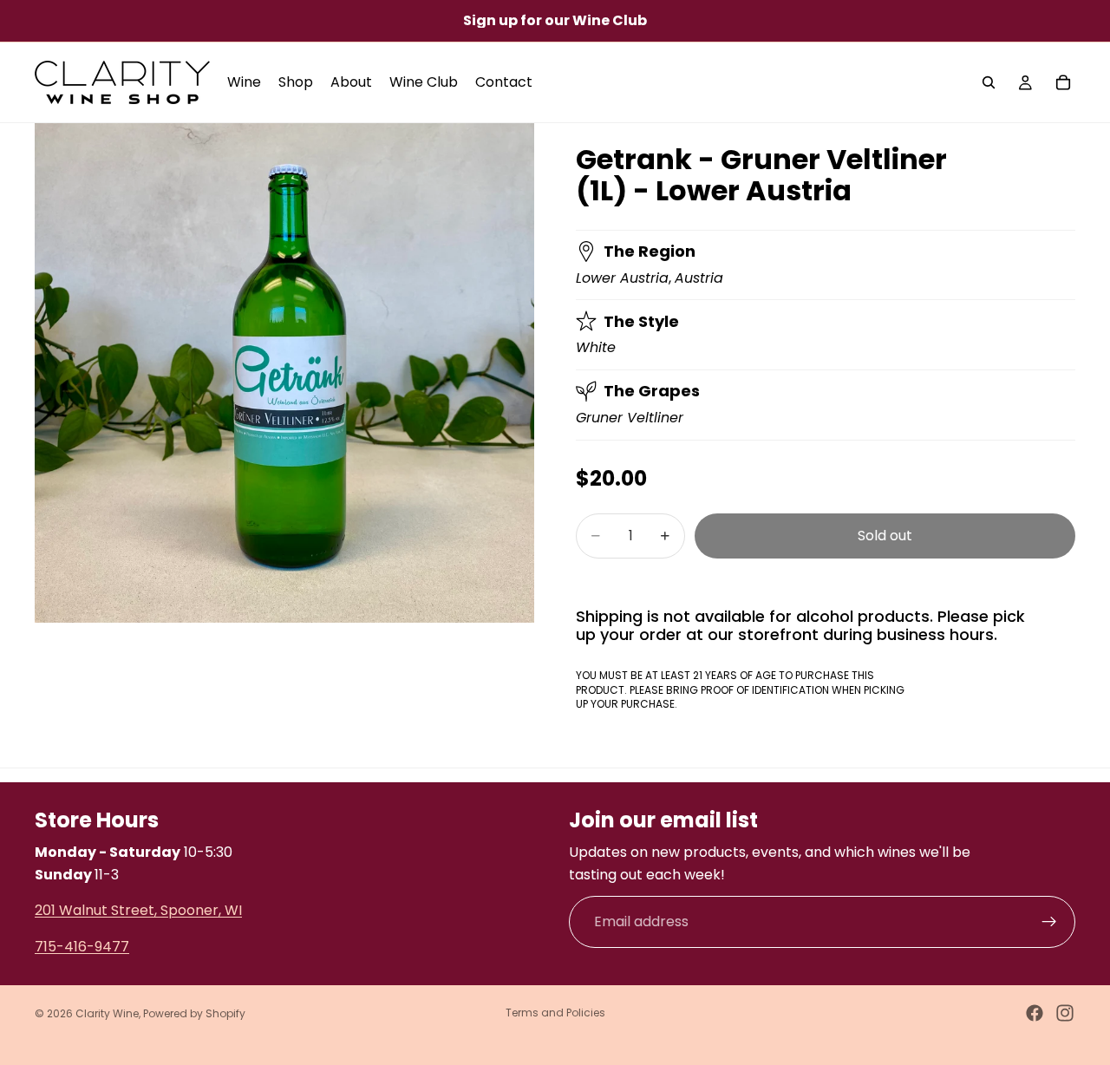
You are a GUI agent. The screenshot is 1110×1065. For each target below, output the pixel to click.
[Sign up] (1049, 922)
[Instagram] (1064, 1013)
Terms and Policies (555, 1012)
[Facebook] (1034, 1013)
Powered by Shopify (194, 1013)
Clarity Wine (107, 1013)
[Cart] (1063, 82)
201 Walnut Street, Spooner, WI (138, 910)
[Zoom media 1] (284, 373)
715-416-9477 (82, 947)
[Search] (989, 82)
